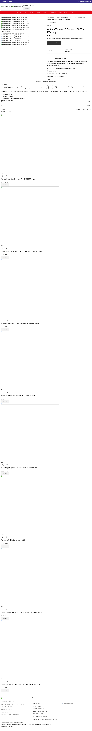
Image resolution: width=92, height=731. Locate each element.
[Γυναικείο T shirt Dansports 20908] (30, 504)
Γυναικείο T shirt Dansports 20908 (13, 540)
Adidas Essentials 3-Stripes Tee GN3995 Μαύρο (18, 179)
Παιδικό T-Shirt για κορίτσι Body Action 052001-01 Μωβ (20, 684)
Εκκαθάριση (67, 51)
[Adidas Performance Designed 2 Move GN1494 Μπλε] (30, 287)
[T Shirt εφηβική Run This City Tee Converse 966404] (30, 432)
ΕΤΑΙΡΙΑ (35, 701)
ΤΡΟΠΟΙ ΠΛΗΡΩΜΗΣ (39, 708)
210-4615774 (63, 68)
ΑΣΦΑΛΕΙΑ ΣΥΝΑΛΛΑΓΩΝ (40, 716)
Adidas (49, 25)
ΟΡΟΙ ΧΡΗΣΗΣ (37, 706)
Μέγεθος (50, 50)
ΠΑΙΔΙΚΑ (62, 17)
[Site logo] (6, 6)
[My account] (85, 6)
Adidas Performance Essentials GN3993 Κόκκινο (18, 396)
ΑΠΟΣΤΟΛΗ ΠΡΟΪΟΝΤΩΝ (40, 711)
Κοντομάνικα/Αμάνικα (78, 17)
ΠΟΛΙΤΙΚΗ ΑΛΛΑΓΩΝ (38, 714)
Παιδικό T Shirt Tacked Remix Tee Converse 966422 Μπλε (21, 612)
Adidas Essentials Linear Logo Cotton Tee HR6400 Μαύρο (21, 251)
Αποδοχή (10, 726)
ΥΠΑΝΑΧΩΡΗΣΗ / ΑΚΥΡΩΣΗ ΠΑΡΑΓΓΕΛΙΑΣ (45, 719)
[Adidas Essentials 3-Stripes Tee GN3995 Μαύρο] (30, 143)
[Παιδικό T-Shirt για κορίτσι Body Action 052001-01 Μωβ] (30, 648)
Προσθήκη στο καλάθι (60, 58)
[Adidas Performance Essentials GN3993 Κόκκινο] (30, 359)
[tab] (39, 81)
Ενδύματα (68, 17)
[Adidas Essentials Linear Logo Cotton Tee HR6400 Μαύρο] (30, 215)
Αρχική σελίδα (50, 17)
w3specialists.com (19, 722)
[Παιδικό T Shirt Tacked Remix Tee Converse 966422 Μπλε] (30, 576)
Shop (57, 17)
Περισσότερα (3, 726)
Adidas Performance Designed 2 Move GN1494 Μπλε (20, 323)
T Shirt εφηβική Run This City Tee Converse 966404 (19, 468)
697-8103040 (72, 68)
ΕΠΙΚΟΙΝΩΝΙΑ (37, 703)
